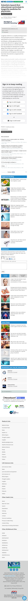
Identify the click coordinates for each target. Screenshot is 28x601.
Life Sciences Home (6, 467)
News (3, 430)
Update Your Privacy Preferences (14, 586)
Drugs (3, 449)
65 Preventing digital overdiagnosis (8, 162)
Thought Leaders (6, 437)
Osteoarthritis (11, 384)
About (3, 501)
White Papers (5, 435)
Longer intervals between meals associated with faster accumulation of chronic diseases (19, 280)
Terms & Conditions (6, 518)
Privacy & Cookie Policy (7, 520)
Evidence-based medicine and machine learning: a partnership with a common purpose (11, 158)
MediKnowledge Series (7, 442)
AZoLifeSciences (6, 555)
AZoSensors (5, 545)
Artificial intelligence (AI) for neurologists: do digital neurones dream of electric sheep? (14, 151)
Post (3, 271)
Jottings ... (3, 166)
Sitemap (4, 511)
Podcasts (4, 457)
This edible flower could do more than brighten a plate (18, 180)
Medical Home (5, 425)
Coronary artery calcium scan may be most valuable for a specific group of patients (19, 351)
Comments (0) (4, 129)
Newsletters (5, 508)
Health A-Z (4, 432)
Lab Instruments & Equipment (9, 471)
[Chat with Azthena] (24, 598)
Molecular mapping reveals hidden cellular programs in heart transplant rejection (19, 207)
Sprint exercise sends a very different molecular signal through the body (17, 224)
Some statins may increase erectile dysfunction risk (17, 231)
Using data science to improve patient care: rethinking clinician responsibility (12, 140)
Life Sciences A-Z (6, 474)
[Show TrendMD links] (26, 172)
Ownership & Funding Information (10, 525)
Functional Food (6, 427)
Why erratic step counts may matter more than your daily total (19, 342)
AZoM (3, 533)
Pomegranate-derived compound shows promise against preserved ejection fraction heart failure (19, 289)
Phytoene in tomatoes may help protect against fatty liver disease (19, 325)
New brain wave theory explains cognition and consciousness (18, 304)
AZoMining (4, 547)
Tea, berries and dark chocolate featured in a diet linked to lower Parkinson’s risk (18, 335)
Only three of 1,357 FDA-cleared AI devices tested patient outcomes (18, 241)
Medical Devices (6, 447)
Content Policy (5, 523)
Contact (4, 515)
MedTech (10, 371)
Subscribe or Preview (12, 372)
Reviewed (6, 32)
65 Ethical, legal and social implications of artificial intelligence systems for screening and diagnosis (11, 146)
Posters (4, 454)
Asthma (10, 377)
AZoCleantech (5, 538)
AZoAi (3, 557)
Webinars (4, 484)
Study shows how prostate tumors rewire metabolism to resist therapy (19, 297)
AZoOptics (4, 540)
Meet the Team (5, 503)
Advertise (4, 513)
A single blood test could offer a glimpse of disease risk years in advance (18, 215)
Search (3, 506)
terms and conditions (10, 576)
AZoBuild (4, 552)
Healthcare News (10, 126)
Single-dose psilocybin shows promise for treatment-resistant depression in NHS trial (18, 189)
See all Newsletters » (7, 391)
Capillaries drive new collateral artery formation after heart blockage (18, 314)
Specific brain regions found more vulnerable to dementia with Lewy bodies (19, 359)
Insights (4, 440)
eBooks (3, 452)
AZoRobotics (5, 543)
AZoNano (4, 535)
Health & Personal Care (7, 444)
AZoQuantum (5, 550)
